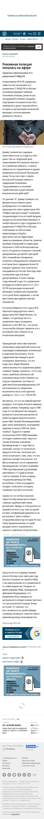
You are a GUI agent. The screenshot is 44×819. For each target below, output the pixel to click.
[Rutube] (24, 775)
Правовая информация (31, 763)
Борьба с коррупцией (10, 54)
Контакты (6, 763)
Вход (30, 34)
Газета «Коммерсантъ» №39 (14, 646)
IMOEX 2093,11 (32, 39)
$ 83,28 (7, 39)
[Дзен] (14, 775)
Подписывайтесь (13, 636)
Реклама (5, 766)
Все (18, 719)
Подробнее (15, 814)
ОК (38, 47)
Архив (4, 760)
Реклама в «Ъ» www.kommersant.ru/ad (22, 15)
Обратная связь (28, 760)
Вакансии (6, 768)
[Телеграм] (4, 775)
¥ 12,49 (22, 39)
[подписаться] (22, 658)
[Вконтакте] (9, 775)
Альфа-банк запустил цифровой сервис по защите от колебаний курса (14, 730)
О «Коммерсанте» (9, 758)
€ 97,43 (14, 39)
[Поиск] (35, 33)
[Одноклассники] (19, 775)
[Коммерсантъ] (4, 34)
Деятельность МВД (10, 661)
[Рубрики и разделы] (39, 33)
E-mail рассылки (28, 766)
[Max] (29, 775)
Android (25, 758)
